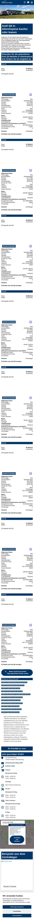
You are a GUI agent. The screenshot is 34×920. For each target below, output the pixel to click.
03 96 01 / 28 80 (10, 766)
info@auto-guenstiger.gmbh (14, 763)
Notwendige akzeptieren (17, 907)
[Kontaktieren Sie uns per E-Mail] (28, 2)
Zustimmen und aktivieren (17, 839)
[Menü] (31, 2)
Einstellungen (17, 911)
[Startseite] (6, 2)
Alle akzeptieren (17, 915)
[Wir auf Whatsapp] (25, 2)
